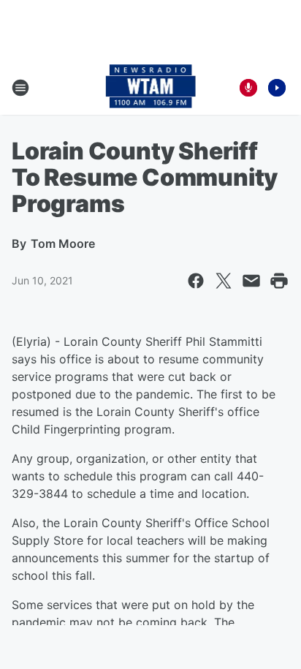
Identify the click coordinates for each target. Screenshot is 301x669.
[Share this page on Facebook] (196, 281)
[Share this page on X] (223, 281)
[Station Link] (151, 87)
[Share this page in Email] (251, 281)
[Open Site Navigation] (20, 88)
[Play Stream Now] (277, 88)
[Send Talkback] (248, 88)
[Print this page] (279, 281)
